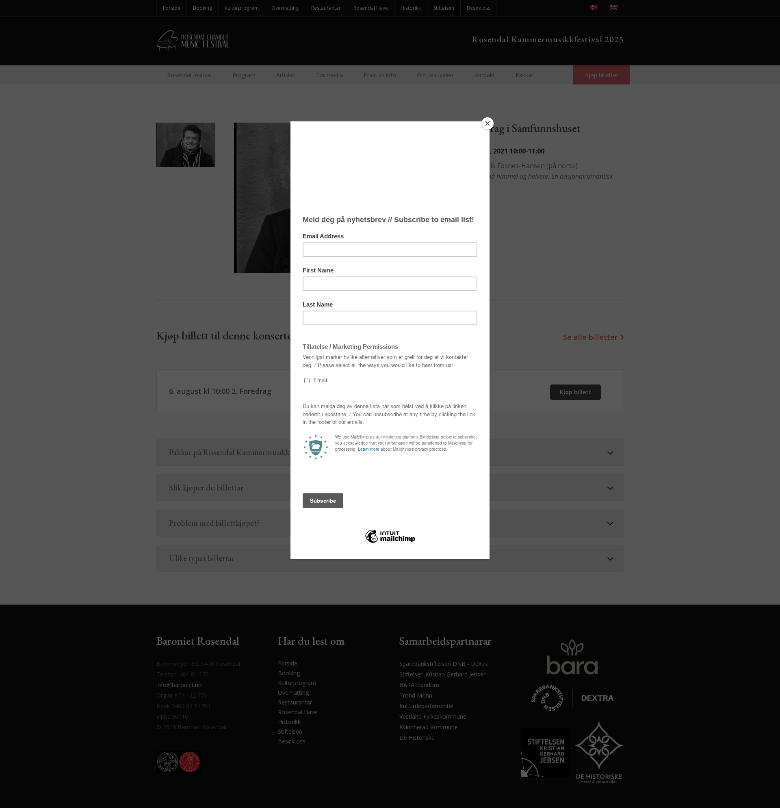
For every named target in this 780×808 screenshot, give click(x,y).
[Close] (487, 123)
